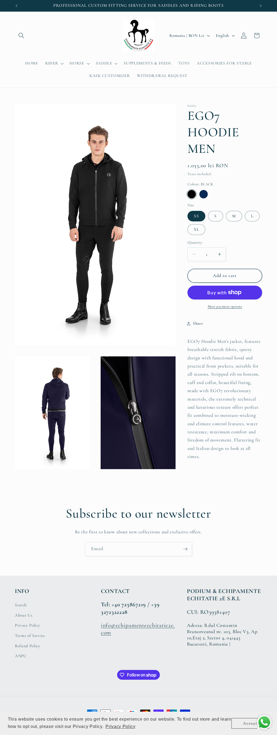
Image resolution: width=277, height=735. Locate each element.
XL (196, 229)
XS (196, 216)
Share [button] (198, 323)
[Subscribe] (185, 549)
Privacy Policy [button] (120, 726)
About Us (23, 615)
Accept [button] (250, 723)
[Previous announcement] (16, 5)
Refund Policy (27, 645)
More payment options (225, 306)
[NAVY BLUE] (203, 194)
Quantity (194, 242)
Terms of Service (30, 635)
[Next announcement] (261, 5)
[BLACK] (191, 194)
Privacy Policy (27, 625)
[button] (21, 35)
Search (21, 604)
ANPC (21, 655)
